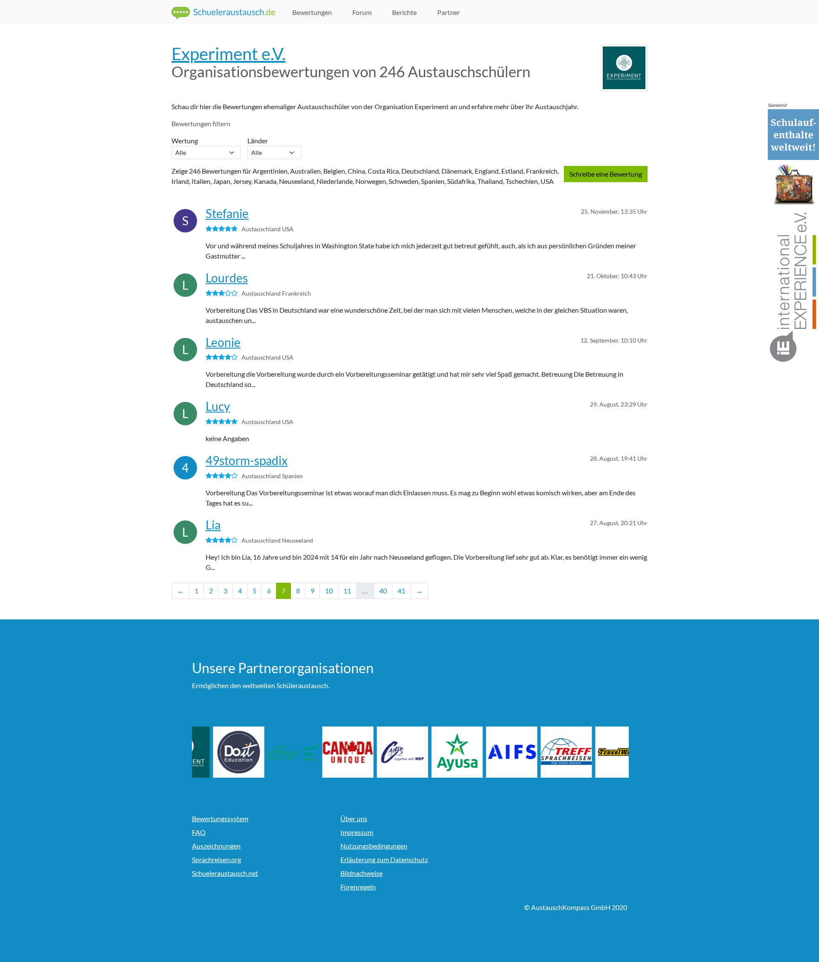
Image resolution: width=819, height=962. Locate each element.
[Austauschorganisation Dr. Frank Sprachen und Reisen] (326, 752)
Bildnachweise (361, 873)
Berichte (404, 12)
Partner (448, 12)
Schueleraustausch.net (225, 873)
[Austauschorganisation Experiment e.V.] (217, 752)
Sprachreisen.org (216, 859)
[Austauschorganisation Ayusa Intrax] (490, 752)
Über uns (353, 818)
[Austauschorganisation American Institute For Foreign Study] (545, 752)
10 (329, 591)
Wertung (185, 141)
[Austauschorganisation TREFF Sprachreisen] (599, 752)
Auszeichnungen (216, 846)
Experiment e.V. (228, 53)
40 (383, 591)
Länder (258, 141)
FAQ (199, 832)
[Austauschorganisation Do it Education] (272, 752)
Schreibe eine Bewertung (605, 174)
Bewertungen (312, 12)
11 (347, 591)
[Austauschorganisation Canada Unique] (381, 752)
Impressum (356, 832)
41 (401, 591)
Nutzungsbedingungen (373, 846)
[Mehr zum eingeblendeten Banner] (793, 236)
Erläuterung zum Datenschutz (384, 859)
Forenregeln (358, 887)
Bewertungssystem (220, 818)
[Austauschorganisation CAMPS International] (436, 752)
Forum (362, 12)
